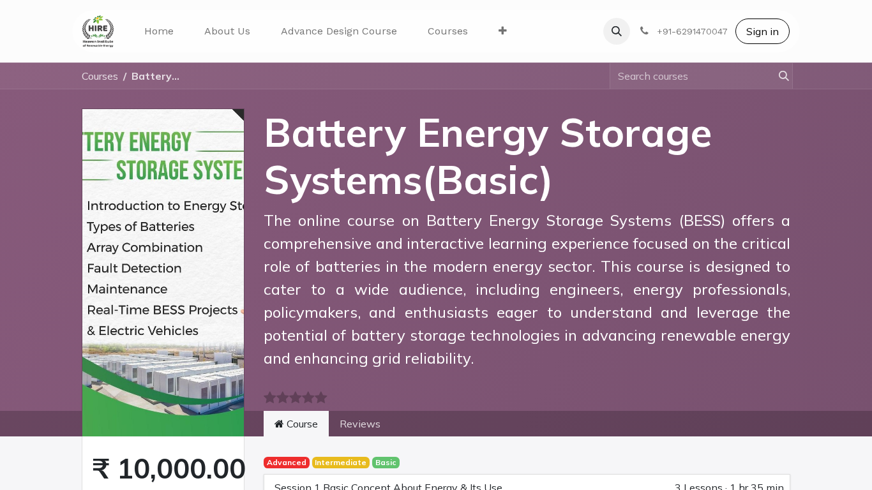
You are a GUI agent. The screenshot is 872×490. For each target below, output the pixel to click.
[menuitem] (159, 31)
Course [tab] (301, 423)
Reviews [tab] (360, 423)
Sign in (762, 31)
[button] (616, 31)
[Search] (778, 76)
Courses (100, 76)
